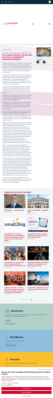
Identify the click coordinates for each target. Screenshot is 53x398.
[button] (33, 24)
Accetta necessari (26, 392)
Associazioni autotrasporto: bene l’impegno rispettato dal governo (38, 288)
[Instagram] (12, 2)
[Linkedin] (6, 2)
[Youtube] (9, 2)
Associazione (13, 53)
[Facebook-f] (2, 2)
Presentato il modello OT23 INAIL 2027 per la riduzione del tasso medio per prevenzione (38, 264)
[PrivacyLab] (10, 385)
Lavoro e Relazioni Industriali (24, 53)
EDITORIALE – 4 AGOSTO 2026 (14, 210)
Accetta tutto (26, 388)
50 (31, 299)
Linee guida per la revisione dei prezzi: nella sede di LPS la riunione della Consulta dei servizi (14, 264)
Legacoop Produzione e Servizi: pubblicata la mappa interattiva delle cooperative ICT (37, 235)
